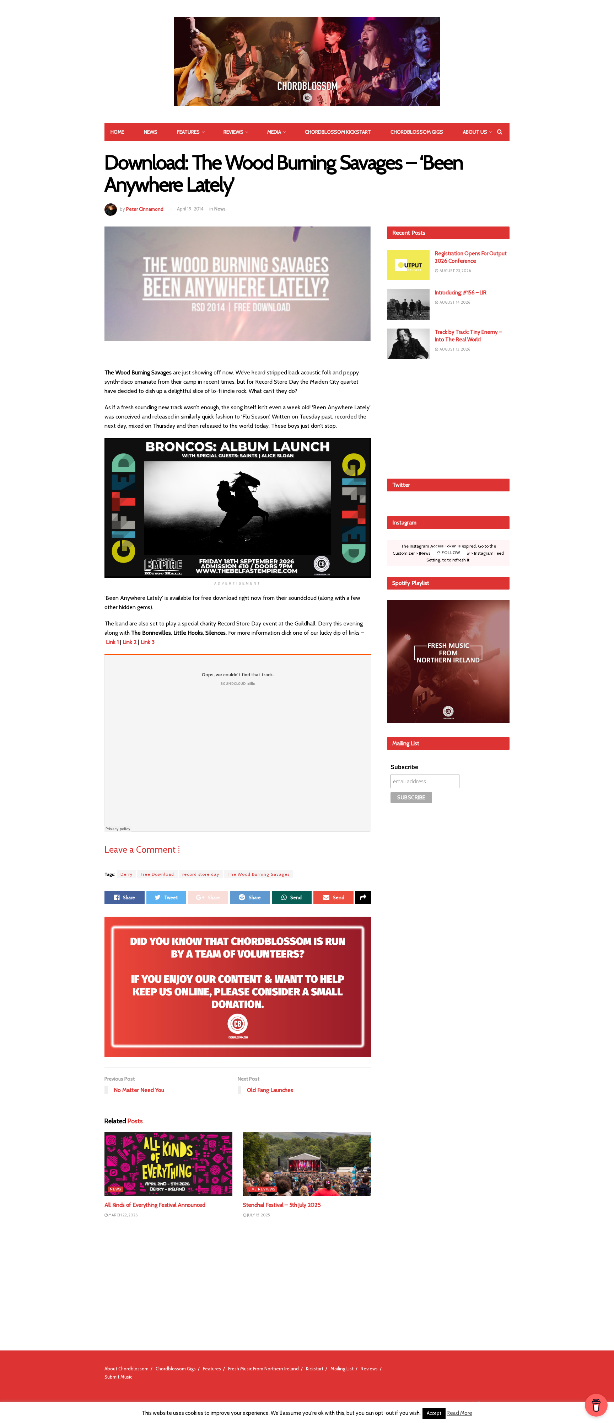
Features (188, 132)
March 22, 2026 (123, 1215)
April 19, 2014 (190, 209)
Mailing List (342, 1368)
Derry (126, 874)
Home (117, 132)
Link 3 (148, 642)
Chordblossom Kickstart (338, 132)
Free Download (157, 874)
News (150, 132)
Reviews (233, 132)
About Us (475, 132)
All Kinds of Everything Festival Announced (154, 1204)
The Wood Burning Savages (258, 874)
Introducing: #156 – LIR (460, 292)
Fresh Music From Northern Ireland (263, 1368)
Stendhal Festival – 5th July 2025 (282, 1204)
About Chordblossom (126, 1368)
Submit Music (118, 1377)
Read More (459, 1413)
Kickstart (314, 1368)
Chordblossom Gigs (417, 132)
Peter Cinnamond (144, 209)
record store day (200, 874)
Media (274, 132)
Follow (450, 552)
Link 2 (130, 642)
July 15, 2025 (258, 1215)
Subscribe (404, 767)
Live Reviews (261, 1189)
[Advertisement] (448, 417)
